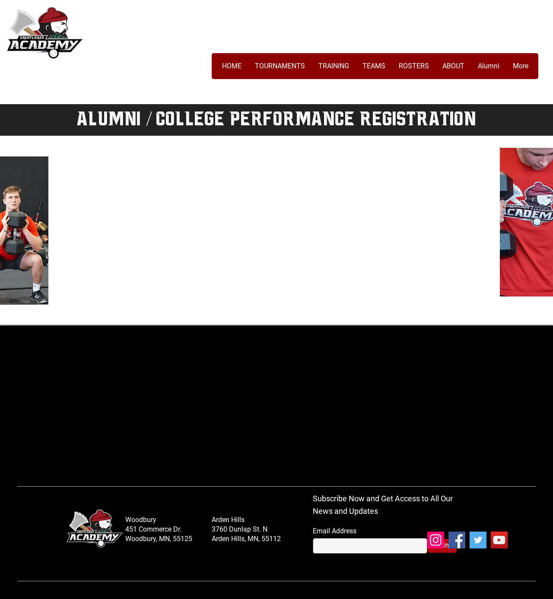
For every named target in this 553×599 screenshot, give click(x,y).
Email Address (334, 531)
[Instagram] (435, 540)
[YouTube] (499, 540)
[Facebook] (456, 540)
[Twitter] (478, 540)
